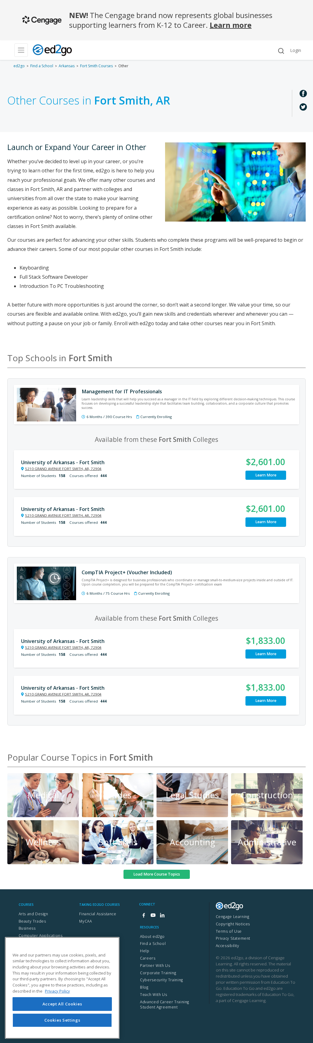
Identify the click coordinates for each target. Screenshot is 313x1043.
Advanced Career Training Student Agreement (164, 1004)
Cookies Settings (62, 1020)
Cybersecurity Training (161, 979)
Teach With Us (153, 994)
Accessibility (227, 945)
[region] (62, 988)
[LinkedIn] (162, 915)
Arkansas (67, 65)
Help (144, 950)
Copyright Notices (233, 924)
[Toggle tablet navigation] (21, 50)
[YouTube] (152, 915)
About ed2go (152, 936)
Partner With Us (155, 965)
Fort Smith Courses (96, 65)
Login (295, 50)
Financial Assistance (97, 913)
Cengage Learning (232, 916)
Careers (147, 958)
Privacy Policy (57, 991)
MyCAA (85, 921)
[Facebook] (143, 915)
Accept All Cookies (62, 1004)
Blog (144, 987)
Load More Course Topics (156, 874)
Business (27, 928)
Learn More (265, 475)
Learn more (231, 25)
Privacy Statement (233, 938)
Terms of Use (229, 931)
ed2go (19, 65)
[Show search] (281, 50)
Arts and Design (33, 913)
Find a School (41, 65)
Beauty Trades (32, 921)
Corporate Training (158, 972)
